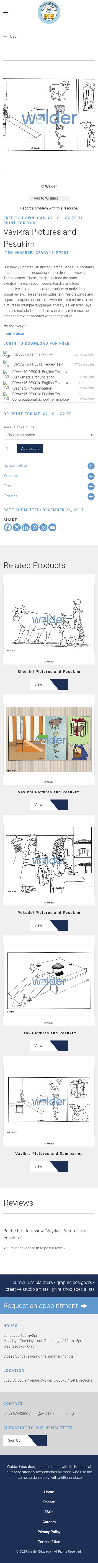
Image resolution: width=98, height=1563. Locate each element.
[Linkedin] (26, 527)
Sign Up (14, 1440)
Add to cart (30, 448)
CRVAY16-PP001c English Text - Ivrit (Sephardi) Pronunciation (41, 385)
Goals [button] (8, 485)
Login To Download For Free (36, 343)
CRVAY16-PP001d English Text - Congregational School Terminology (41, 397)
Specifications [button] (17, 465)
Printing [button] (11, 475)
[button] (5, 12)
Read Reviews (13, 334)
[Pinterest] (35, 527)
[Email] (52, 527)
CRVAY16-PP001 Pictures (34, 355)
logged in (31, 1248)
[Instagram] (43, 527)
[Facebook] (8, 527)
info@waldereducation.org (52, 1413)
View (38, 684)
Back (14, 36)
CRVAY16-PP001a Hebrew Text (38, 364)
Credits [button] (10, 496)
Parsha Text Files (19, 427)
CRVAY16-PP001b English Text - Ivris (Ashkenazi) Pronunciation (41, 374)
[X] (17, 527)
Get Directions (81, 1380)
